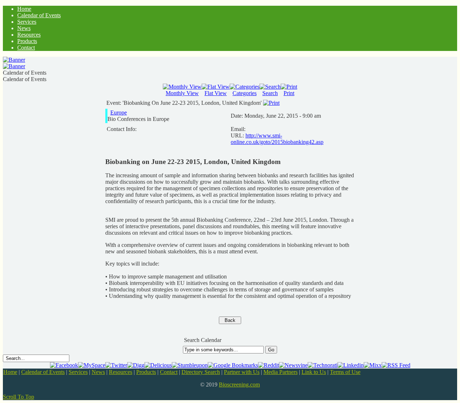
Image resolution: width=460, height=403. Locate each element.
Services (78, 372)
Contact (169, 372)
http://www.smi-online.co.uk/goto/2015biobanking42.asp (277, 138)
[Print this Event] (271, 103)
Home (10, 372)
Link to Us (314, 372)
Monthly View (182, 93)
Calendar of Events (43, 372)
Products (146, 372)
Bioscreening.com (239, 384)
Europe (118, 112)
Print (289, 93)
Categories (245, 93)
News (98, 372)
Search (270, 93)
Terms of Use (345, 372)
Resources (120, 372)
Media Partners (280, 372)
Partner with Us (241, 372)
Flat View (215, 93)
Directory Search (200, 372)
